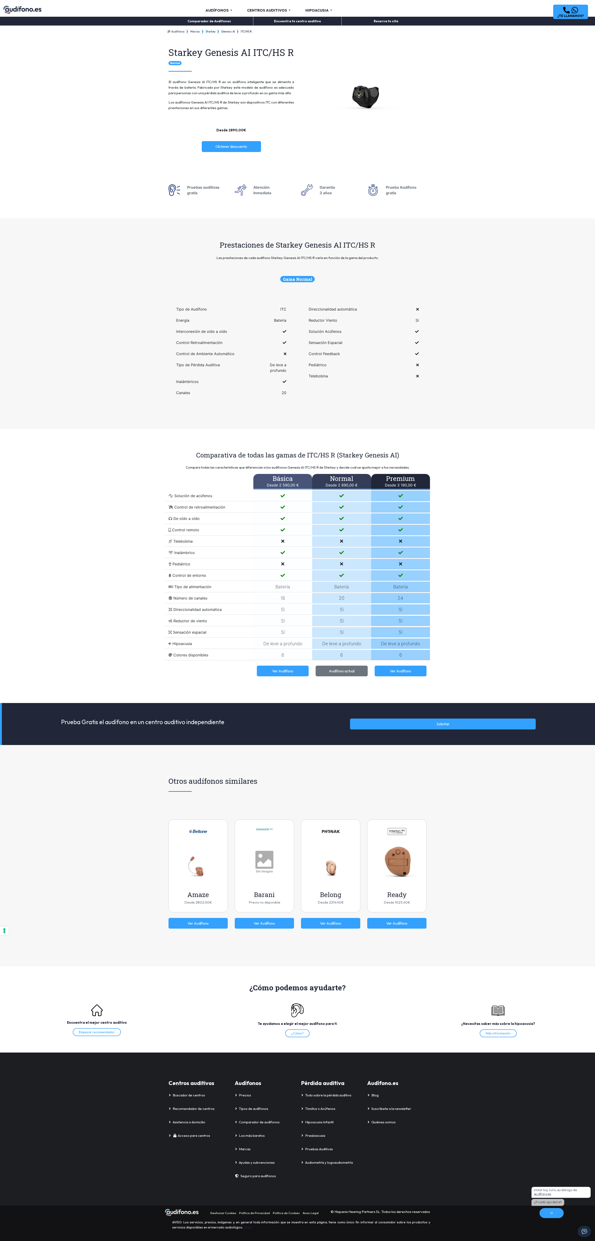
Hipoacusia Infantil (319, 1122)
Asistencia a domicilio (189, 1122)
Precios (245, 1095)
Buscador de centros (189, 1095)
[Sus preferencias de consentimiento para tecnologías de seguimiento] (4, 930)
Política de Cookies (286, 1213)
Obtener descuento (231, 146)
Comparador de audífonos (259, 1122)
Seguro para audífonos (258, 1176)
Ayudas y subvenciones (257, 1162)
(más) (248, 1227)
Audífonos (178, 31)
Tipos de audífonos (253, 1108)
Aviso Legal (311, 1213)
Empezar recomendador (97, 1032)
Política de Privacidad (254, 1213)
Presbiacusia (315, 1135)
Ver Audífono (282, 671)
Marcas (195, 31)
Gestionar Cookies (223, 1213)
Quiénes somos (383, 1122)
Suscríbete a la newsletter (391, 1108)
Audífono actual (341, 671)
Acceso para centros (194, 1135)
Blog (375, 1095)
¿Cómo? (297, 1033)
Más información (498, 1033)
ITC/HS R (246, 31)
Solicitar (443, 724)
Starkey (210, 31)
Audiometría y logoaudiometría (329, 1162)
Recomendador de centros (194, 1108)
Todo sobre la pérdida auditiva (328, 1095)
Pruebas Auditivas (319, 1149)
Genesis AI (228, 31)
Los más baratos (252, 1135)
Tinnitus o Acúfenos (320, 1108)
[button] (570, 12)
